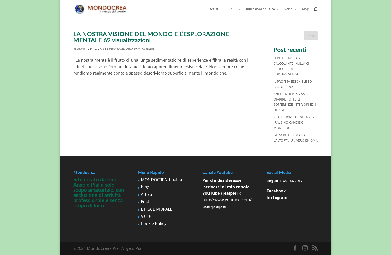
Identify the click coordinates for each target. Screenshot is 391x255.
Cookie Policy (153, 223)
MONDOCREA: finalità (161, 179)
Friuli (232, 9)
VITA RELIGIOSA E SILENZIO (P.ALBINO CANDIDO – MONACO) (294, 122)
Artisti (214, 9)
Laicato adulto (115, 49)
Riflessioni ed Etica (260, 9)
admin (81, 49)
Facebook (276, 191)
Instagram (277, 197)
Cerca (311, 36)
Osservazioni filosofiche (140, 49)
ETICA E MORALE (156, 209)
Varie (288, 9)
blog (305, 9)
